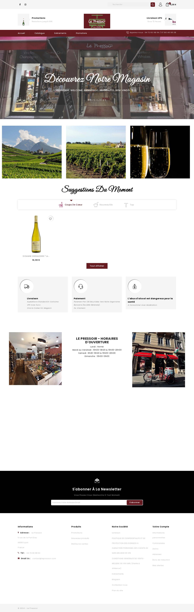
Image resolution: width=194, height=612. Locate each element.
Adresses (157, 554)
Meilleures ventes (79, 544)
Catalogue (40, 33)
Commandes (159, 543)
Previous (2, 80)
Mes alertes (158, 565)
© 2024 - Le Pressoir (28, 608)
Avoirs (155, 548)
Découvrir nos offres (42, 25)
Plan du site (117, 590)
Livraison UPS (154, 18)
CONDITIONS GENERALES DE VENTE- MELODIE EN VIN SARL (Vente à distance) (128, 563)
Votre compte (161, 526)
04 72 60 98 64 (152, 32)
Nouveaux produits (80, 538)
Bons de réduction (161, 560)
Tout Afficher (97, 265)
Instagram (25, 4)
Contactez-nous (119, 585)
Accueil (21, 33)
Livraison (116, 533)
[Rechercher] (153, 4)
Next (189, 80)
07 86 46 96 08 (168, 32)
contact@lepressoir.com (44, 558)
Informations (25, 526)
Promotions (38, 18)
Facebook (20, 4)
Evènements (60, 33)
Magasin (116, 579)
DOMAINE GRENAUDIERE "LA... (36, 256)
